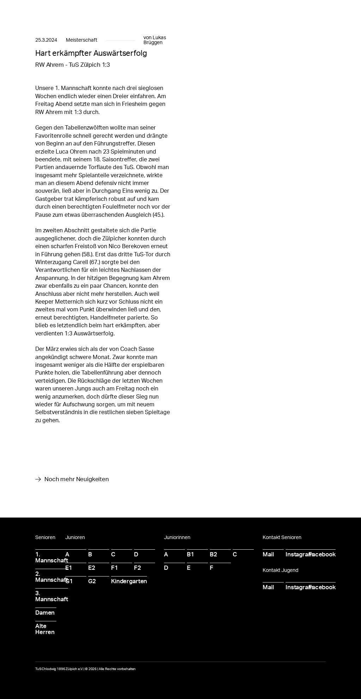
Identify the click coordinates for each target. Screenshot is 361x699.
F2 (137, 568)
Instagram (299, 554)
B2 (213, 554)
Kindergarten (129, 581)
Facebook (322, 554)
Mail (268, 554)
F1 (114, 568)
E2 (91, 568)
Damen (45, 613)
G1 (69, 581)
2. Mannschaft (51, 577)
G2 (92, 581)
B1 (190, 554)
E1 (68, 568)
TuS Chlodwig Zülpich (73, 13)
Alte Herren (45, 629)
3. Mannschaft (51, 596)
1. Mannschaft (51, 557)
